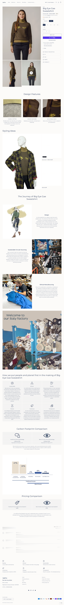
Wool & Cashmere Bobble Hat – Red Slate (51, 173)
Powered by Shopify (10, 602)
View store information (48, 45)
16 (58, 25)
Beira (6, 602)
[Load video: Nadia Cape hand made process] (32, 340)
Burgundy (46, 21)
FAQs (23, 580)
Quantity (44, 29)
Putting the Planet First (46, 580)
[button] (13, 2)
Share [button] (45, 48)
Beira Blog (24, 582)
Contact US (24, 584)
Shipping (48, 15)
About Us (43, 577)
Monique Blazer (46, 145)
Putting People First (45, 582)
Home (23, 577)
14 (55, 25)
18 (45, 27)
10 (48, 25)
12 (51, 25)
